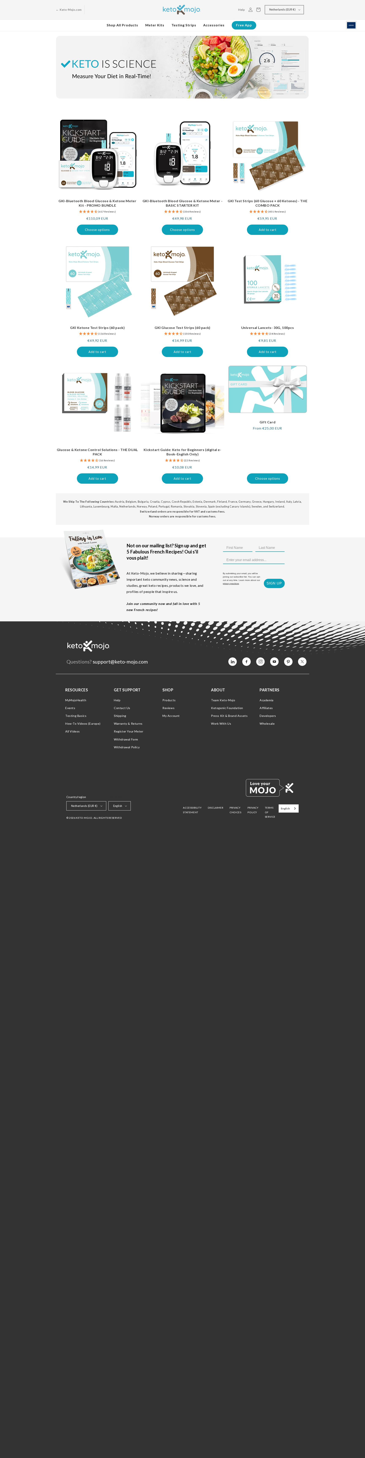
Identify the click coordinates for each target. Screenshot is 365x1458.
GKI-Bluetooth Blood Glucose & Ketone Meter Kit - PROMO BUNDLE (97, 203)
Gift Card (267, 422)
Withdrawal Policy (127, 747)
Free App (244, 25)
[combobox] (289, 808)
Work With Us (221, 723)
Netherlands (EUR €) (282, 9)
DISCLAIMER (215, 807)
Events (70, 708)
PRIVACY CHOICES (235, 810)
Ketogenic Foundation (227, 708)
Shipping (120, 716)
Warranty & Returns (128, 723)
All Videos (72, 731)
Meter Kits (154, 25)
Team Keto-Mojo (223, 700)
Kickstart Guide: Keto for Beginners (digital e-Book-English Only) (182, 452)
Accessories (214, 25)
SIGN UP (274, 583)
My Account (171, 716)
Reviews (168, 708)
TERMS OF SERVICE (270, 812)
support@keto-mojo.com (120, 661)
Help (117, 700)
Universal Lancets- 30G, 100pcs (267, 328)
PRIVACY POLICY (253, 810)
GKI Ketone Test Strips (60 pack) (97, 328)
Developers (268, 716)
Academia (267, 700)
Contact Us (122, 708)
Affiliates (266, 708)
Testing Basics (75, 716)
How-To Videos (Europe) (82, 723)
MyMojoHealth (75, 700)
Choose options (97, 230)
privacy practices (231, 583)
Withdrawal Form (126, 739)
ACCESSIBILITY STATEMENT (192, 810)
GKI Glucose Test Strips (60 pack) (182, 328)
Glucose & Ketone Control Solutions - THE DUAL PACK (97, 452)
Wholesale (267, 723)
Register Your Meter (128, 731)
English (117, 806)
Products (169, 700)
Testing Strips (184, 25)
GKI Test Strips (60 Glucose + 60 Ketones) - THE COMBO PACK (267, 203)
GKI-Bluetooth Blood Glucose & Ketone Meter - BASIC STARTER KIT (182, 203)
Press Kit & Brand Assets (229, 716)
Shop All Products (122, 25)
